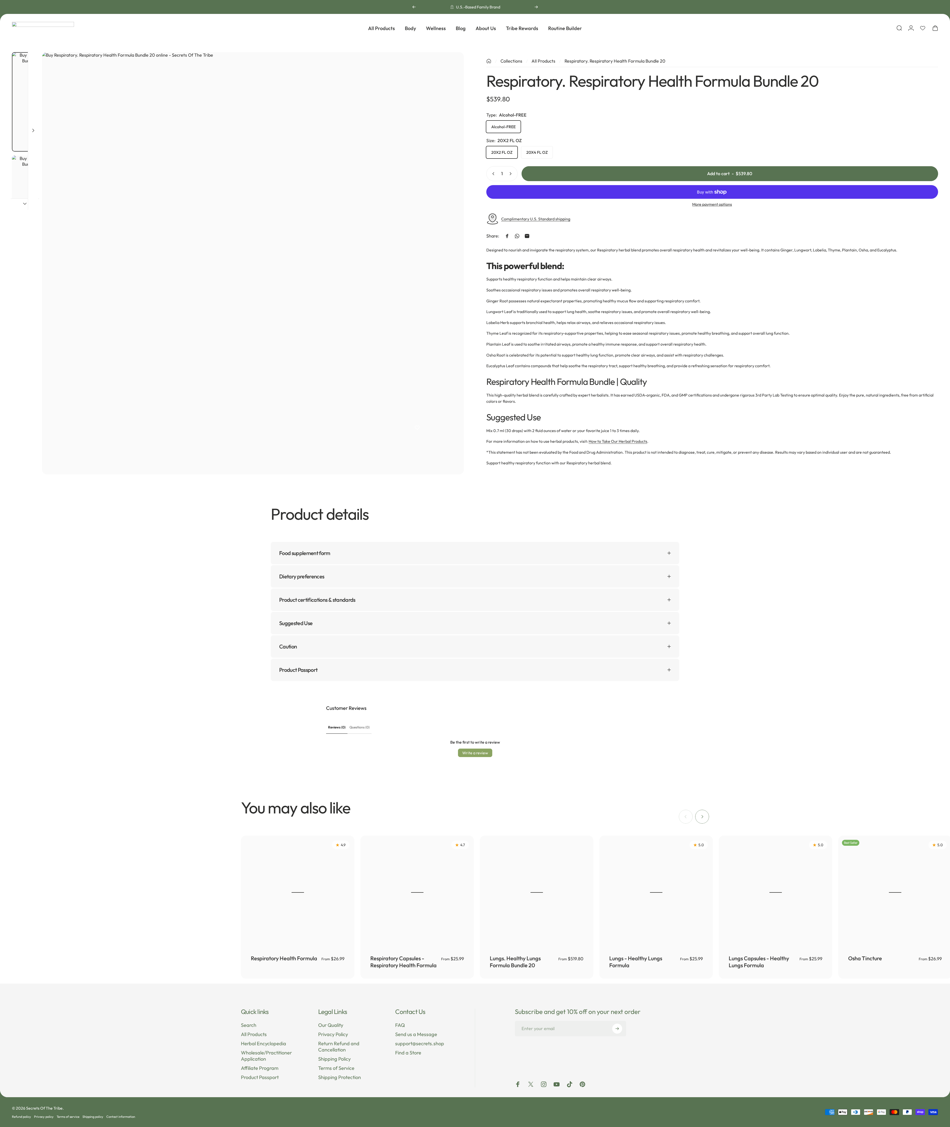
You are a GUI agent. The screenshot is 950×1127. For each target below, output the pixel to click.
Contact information (120, 1117)
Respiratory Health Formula (284, 958)
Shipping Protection (339, 1077)
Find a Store (408, 1052)
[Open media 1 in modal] (253, 263)
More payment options (712, 204)
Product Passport (260, 1077)
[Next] (536, 7)
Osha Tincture (865, 958)
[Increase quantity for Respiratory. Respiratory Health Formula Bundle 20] (511, 173)
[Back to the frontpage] (488, 61)
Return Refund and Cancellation (338, 1046)
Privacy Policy (333, 1034)
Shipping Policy (334, 1059)
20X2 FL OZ (501, 152)
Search (248, 1025)
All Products (543, 61)
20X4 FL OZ (537, 152)
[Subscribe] (617, 1029)
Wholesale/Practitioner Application (266, 1055)
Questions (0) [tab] (359, 727)
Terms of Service (336, 1068)
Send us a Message (416, 1034)
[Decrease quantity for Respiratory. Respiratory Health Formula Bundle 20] (492, 173)
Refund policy (21, 1117)
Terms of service (68, 1117)
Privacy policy (44, 1117)
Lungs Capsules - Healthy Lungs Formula (759, 962)
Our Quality (330, 1025)
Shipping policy (92, 1117)
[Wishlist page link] (922, 28)
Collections (511, 61)
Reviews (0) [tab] (336, 727)
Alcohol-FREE (503, 126)
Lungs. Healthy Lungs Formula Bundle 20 (515, 962)
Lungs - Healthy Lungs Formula (635, 962)
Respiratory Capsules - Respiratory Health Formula (403, 962)
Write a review (475, 752)
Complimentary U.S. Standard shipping (535, 218)
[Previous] (414, 7)
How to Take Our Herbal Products (618, 441)
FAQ (400, 1025)
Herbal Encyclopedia (263, 1043)
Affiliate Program (259, 1068)
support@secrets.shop (419, 1043)
